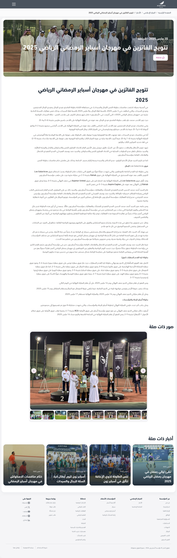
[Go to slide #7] (98, 415)
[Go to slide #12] (36, 415)
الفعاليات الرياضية (80, 510)
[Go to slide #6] (110, 415)
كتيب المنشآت (81, 535)
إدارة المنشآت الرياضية (108, 514)
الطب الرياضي (82, 506)
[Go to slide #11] (48, 415)
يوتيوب (25, 511)
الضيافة (83, 523)
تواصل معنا (16, 547)
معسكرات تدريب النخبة (79, 531)
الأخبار (138, 12)
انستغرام (25, 515)
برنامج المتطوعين (80, 539)
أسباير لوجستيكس (110, 510)
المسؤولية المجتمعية (163, 518)
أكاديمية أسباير (111, 502)
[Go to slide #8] (85, 415)
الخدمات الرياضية (81, 502)
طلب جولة (52, 506)
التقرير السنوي (165, 539)
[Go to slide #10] (60, 415)
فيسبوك (25, 502)
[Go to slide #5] (122, 415)
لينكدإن (25, 519)
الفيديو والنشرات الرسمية (78, 527)
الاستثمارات (166, 523)
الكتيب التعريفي (165, 535)
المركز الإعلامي (149, 12)
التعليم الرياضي (81, 514)
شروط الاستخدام (42, 547)
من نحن (167, 502)
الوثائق (168, 514)
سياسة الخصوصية (28, 547)
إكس (26, 506)
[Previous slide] (33, 370)
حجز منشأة (52, 510)
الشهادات (167, 527)
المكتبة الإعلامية (137, 506)
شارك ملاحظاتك (51, 502)
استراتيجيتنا (166, 506)
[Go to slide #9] (73, 415)
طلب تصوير (52, 514)
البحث (84, 518)
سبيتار (113, 506)
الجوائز (168, 531)
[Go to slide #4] (135, 415)
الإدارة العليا (166, 510)
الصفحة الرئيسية (164, 12)
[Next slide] (143, 370)
